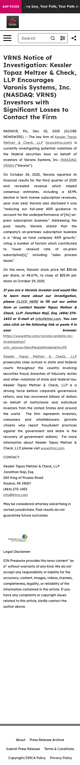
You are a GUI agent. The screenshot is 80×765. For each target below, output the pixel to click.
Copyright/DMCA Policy (27, 758)
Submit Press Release (23, 749)
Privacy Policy (61, 758)
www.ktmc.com (58, 143)
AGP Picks (10, 6)
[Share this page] (74, 38)
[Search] (53, 38)
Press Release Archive (47, 740)
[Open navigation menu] (7, 38)
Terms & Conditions (59, 749)
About (20, 740)
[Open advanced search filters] (62, 38)
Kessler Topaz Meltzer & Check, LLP (40, 356)
